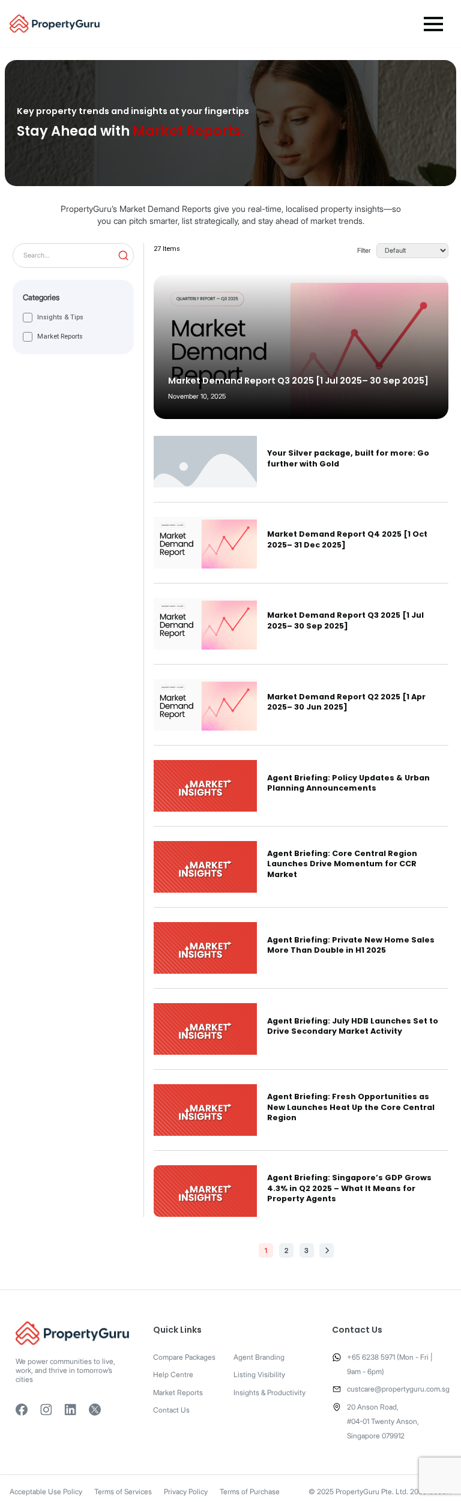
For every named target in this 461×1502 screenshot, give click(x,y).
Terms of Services (123, 1491)
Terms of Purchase (250, 1491)
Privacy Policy (186, 1491)
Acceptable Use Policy (46, 1491)
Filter (364, 250)
